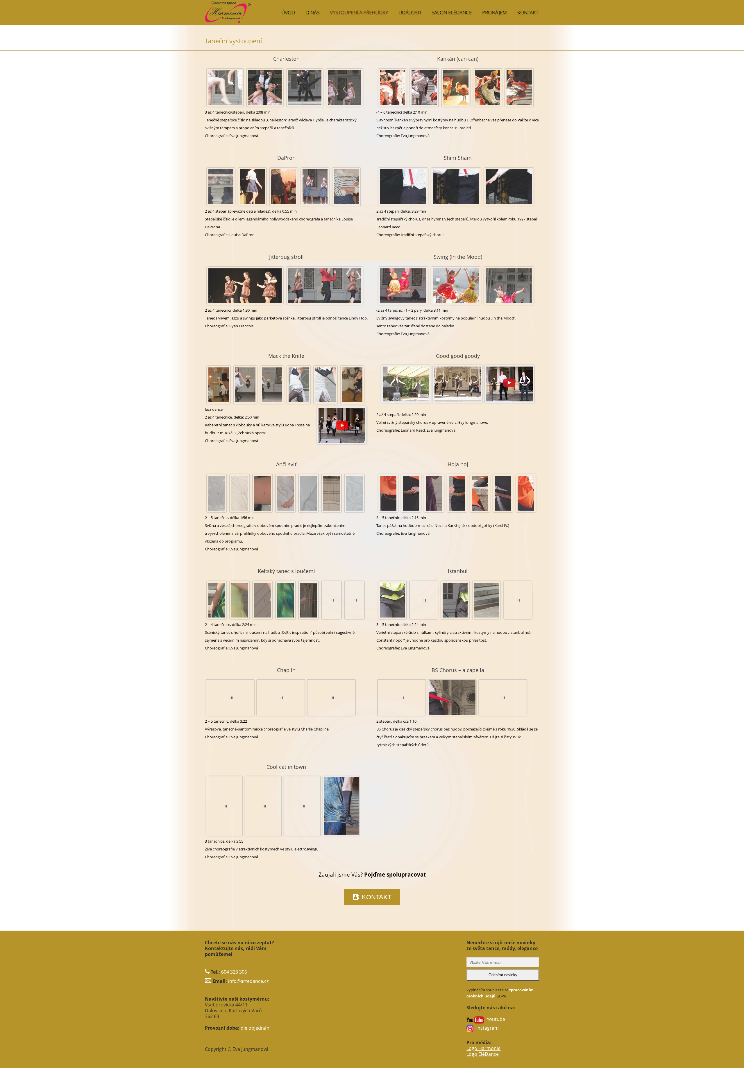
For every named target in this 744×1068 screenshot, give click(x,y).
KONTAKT (527, 12)
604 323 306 (234, 972)
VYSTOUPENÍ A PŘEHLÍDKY (359, 12)
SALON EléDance (452, 12)
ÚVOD (288, 12)
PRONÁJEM (494, 12)
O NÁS (312, 12)
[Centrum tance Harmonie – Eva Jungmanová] (251, 9)
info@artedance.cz (248, 981)
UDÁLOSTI (409, 12)
